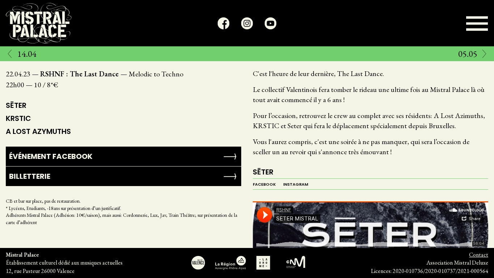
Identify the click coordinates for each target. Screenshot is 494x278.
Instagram (295, 184)
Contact (478, 254)
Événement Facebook (51, 156)
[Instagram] (247, 23)
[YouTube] (270, 23)
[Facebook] (223, 23)
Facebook (264, 184)
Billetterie (29, 176)
